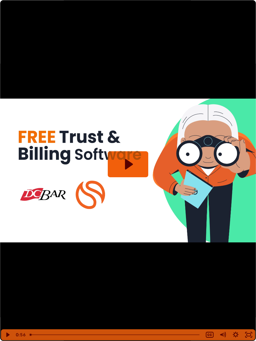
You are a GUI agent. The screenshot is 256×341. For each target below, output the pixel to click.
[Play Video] (7, 334)
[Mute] (222, 334)
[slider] (115, 334)
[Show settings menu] (235, 334)
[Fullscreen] (248, 334)
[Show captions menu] (209, 334)
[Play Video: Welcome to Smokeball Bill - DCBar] (128, 164)
